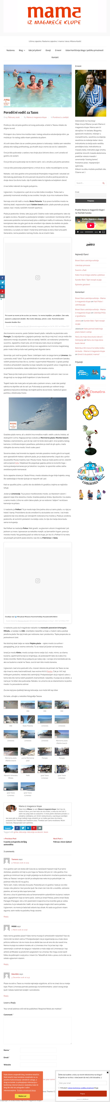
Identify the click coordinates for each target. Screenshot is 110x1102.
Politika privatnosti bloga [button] (26, 1090)
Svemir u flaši (80, 270)
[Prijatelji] (90, 373)
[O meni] (90, 93)
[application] (90, 225)
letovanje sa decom (35, 832)
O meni (58, 50)
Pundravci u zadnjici (61, 117)
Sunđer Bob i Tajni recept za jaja (88, 280)
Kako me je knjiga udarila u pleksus (90, 275)
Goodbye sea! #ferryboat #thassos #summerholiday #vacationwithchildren (31, 617)
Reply (6, 917)
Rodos (49, 671)
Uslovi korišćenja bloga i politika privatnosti (84, 50)
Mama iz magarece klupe (37, 117)
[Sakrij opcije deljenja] (1, 300)
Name (7, 1050)
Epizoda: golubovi (82, 284)
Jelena (78, 321)
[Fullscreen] (103, 232)
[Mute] (100, 232)
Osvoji (48, 50)
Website (7, 1065)
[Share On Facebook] (17, 828)
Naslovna (11, 50)
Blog (21, 50)
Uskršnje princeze (82, 265)
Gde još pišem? (35, 50)
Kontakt (55, 57)
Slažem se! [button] (22, 1096)
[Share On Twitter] (22, 828)
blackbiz (15, 974)
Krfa (17, 463)
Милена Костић (23, 326)
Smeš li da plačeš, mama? (88, 354)
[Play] (78, 232)
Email (7, 1057)
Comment (8, 1015)
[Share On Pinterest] (34, 828)
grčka (16, 832)
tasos (46, 832)
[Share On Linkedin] (28, 828)
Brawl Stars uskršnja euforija (87, 260)
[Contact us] (39, 828)
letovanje (22, 832)
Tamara (14, 859)
